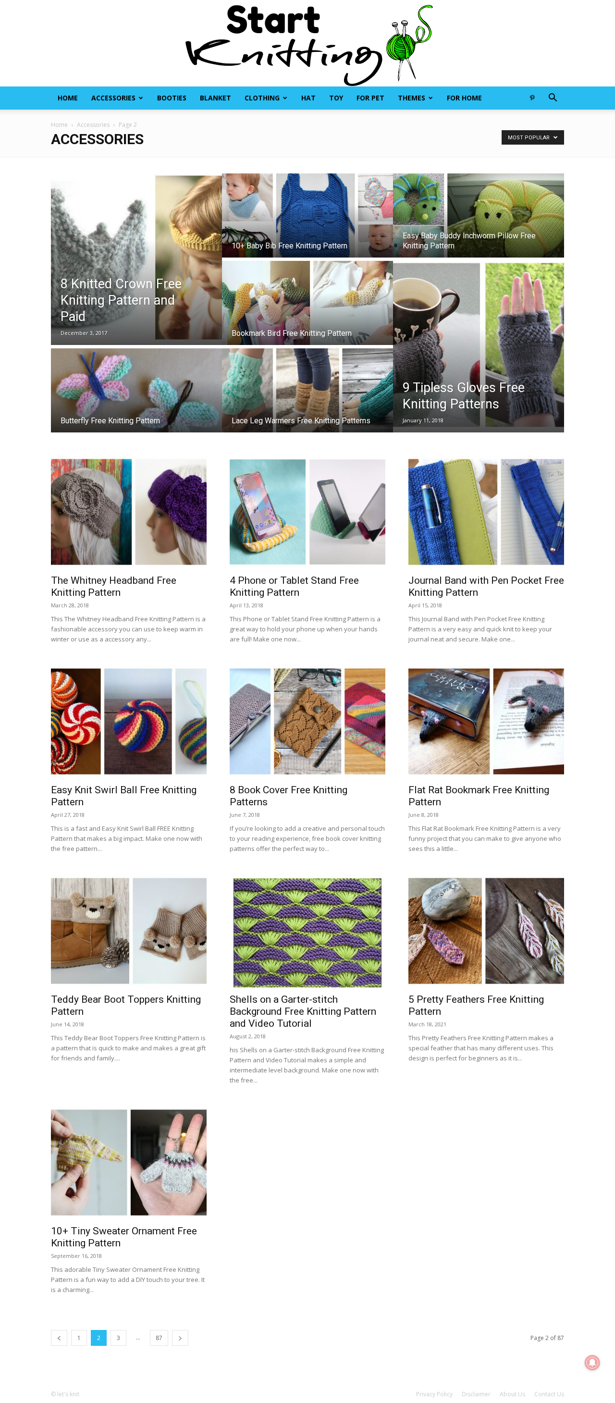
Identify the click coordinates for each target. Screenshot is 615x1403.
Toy (336, 97)
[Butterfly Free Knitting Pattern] (136, 398)
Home (68, 97)
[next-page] (180, 1338)
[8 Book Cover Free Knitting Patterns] (307, 721)
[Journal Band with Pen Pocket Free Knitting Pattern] (486, 511)
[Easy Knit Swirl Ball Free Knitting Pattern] (129, 721)
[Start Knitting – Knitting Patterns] (307, 43)
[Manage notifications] (592, 1362)
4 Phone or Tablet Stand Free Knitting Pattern (294, 586)
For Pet (370, 97)
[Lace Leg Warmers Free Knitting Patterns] (307, 398)
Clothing (262, 97)
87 (159, 1338)
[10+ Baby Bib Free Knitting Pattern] (307, 223)
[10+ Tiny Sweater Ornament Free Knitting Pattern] (129, 1162)
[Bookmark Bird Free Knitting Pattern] (307, 310)
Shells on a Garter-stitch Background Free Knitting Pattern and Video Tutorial (303, 1011)
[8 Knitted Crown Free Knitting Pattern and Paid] (136, 257)
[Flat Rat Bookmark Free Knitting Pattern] (486, 721)
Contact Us (549, 1394)
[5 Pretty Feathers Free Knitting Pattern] (486, 930)
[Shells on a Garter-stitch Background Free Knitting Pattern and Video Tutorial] (307, 930)
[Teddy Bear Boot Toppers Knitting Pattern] (129, 930)
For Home (464, 97)
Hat (308, 97)
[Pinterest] (532, 98)
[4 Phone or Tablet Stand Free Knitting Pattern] (307, 511)
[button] (552, 98)
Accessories (113, 97)
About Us (512, 1394)
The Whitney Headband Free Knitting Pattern (113, 586)
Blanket (215, 97)
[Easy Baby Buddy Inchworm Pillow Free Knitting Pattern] (478, 223)
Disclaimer (476, 1394)
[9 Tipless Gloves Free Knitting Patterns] (478, 345)
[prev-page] (59, 1338)
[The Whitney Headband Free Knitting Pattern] (129, 511)
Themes (411, 97)
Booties (171, 97)
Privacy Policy (434, 1394)
